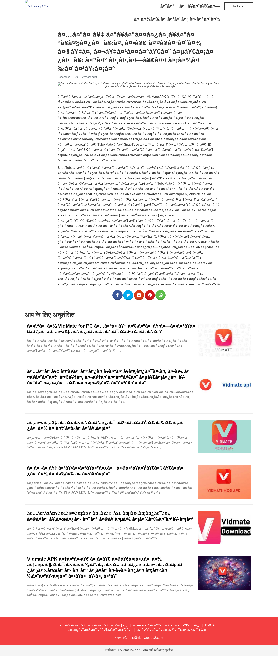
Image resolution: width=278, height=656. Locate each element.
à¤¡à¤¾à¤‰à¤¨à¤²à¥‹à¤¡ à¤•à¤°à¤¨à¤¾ (177, 19)
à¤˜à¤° (167, 6)
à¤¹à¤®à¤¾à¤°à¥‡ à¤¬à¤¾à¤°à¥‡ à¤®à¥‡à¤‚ (93, 625)
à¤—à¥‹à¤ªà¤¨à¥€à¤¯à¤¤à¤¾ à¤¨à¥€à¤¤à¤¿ (166, 625)
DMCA (210, 625)
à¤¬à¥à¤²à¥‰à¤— (199, 6)
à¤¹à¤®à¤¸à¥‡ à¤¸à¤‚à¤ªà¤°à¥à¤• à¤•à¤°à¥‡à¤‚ (172, 630)
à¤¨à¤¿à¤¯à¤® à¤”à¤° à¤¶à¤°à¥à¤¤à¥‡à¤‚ (99, 630)
